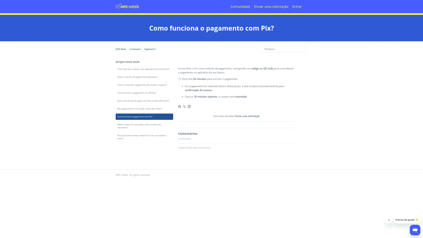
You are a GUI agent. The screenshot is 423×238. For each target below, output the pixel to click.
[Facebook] (179, 106)
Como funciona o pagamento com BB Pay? (136, 92)
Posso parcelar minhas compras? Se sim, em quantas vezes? (141, 137)
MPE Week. (133, 175)
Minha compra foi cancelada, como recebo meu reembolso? (139, 126)
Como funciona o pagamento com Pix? (134, 116)
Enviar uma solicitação (271, 6)
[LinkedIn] (189, 106)
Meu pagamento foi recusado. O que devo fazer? (139, 108)
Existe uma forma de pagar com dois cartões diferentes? (143, 100)
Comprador (135, 49)
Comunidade (240, 6)
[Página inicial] (127, 12)
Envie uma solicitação (247, 116)
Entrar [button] (297, 6)
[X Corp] (184, 106)
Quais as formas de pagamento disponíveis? (137, 77)
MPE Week (121, 49)
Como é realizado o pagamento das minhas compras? (142, 84)
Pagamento (150, 49)
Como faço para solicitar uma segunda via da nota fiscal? (143, 69)
